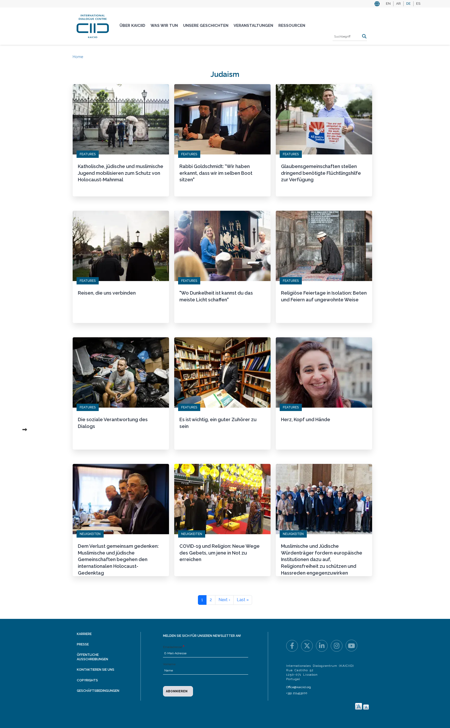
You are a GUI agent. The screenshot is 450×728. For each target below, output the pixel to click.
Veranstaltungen (253, 25)
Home (78, 57)
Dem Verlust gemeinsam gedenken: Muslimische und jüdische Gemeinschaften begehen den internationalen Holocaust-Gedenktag (118, 559)
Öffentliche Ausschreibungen (92, 657)
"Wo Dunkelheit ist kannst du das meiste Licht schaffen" (216, 296)
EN (388, 3)
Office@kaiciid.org (298, 687)
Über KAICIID (132, 25)
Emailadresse (172, 647)
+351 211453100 (296, 693)
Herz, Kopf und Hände (305, 419)
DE (408, 3)
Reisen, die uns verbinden (107, 293)
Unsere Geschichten (205, 25)
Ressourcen (291, 25)
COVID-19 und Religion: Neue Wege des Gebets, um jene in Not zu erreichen (219, 552)
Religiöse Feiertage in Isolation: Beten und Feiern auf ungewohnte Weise (324, 296)
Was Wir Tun (164, 25)
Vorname (169, 664)
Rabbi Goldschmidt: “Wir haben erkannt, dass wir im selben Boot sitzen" (215, 173)
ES (418, 3)
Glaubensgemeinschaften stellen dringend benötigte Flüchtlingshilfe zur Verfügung (321, 173)
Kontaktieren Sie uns (95, 669)
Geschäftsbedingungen (98, 691)
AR (398, 3)
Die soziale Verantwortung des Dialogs (113, 423)
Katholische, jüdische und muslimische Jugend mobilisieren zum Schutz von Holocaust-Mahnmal (120, 173)
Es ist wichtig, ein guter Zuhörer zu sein (218, 423)
